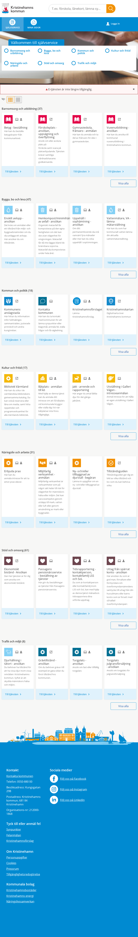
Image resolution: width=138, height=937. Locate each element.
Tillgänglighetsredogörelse (23, 874)
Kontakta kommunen (19, 776)
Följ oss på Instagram (73, 789)
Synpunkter (13, 829)
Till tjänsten (11, 171)
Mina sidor (33, 27)
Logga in (113, 23)
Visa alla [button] (123, 183)
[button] (110, 8)
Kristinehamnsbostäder (21, 890)
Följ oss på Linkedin (72, 800)
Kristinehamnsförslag (20, 841)
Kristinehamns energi (20, 896)
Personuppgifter (16, 857)
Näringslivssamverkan (20, 901)
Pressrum (12, 869)
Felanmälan (13, 835)
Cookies (11, 863)
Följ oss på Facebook (73, 779)
